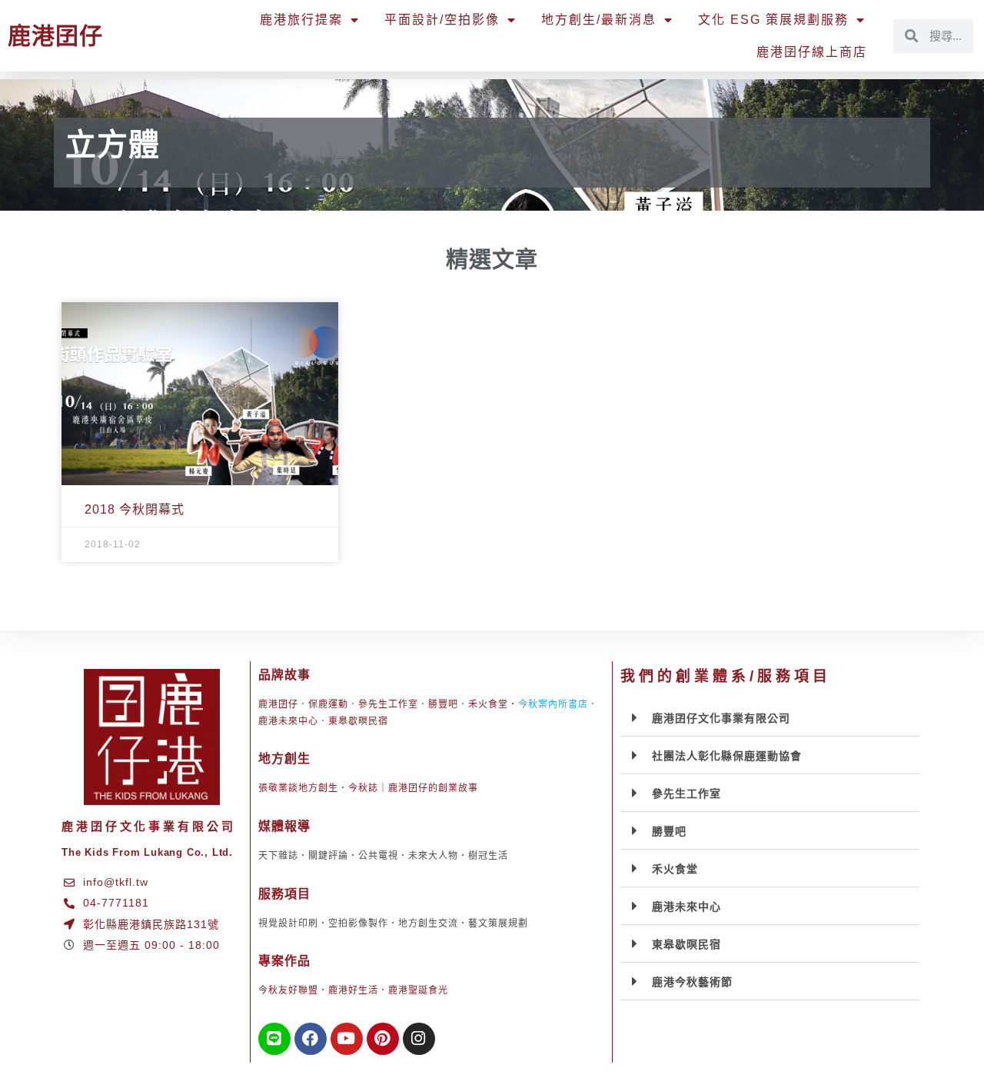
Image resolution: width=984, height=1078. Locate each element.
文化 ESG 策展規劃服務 (773, 19)
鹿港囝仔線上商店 (811, 51)
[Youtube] (347, 1039)
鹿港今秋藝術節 (692, 982)
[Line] (274, 1039)
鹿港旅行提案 (301, 19)
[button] (769, 718)
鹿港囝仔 (55, 35)
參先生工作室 (388, 704)
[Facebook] (310, 1039)
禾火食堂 (488, 704)
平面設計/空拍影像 (442, 19)
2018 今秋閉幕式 (134, 509)
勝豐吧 (443, 704)
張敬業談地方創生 (298, 788)
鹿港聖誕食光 (418, 990)
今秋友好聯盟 (288, 990)
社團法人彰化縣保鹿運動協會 (727, 756)
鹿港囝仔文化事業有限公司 (721, 718)
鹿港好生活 (353, 990)
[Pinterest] (383, 1039)
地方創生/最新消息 (599, 19)
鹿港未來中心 (288, 721)
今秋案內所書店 (553, 704)
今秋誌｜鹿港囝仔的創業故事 (413, 788)
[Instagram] (419, 1039)
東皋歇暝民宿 (358, 721)
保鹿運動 (328, 704)
